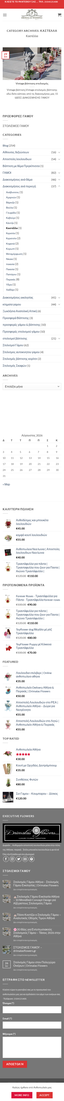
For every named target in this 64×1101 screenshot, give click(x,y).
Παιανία (10, 269)
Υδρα (9, 284)
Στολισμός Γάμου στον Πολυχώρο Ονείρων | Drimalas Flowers (34, 963)
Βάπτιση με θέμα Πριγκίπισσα (21, 166)
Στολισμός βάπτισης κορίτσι (20, 358)
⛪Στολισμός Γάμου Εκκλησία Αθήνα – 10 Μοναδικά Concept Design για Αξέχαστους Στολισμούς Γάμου (36, 900)
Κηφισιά (10, 243)
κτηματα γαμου (12, 304)
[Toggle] (59, 152)
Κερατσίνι (11, 238)
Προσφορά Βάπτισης (16, 318)
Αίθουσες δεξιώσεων (16, 152)
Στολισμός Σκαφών (14, 365)
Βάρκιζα (10, 202)
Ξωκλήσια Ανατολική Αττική (20, 311)
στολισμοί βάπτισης (15, 338)
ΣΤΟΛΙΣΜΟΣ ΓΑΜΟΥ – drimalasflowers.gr (27, 949)
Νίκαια (9, 258)
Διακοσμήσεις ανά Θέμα (17, 179)
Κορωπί (10, 248)
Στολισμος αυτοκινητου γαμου (21, 352)
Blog (5, 145)
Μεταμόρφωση (14, 253)
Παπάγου (11, 274)
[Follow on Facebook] (6, 859)
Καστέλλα (12, 228)
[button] (5, 15)
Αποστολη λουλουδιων (17, 159)
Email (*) (7, 1018)
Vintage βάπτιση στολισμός (32, 83)
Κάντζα (10, 222)
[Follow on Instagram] (12, 859)
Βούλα (9, 207)
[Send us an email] (25, 859)
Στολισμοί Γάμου (13, 345)
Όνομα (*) (8, 1003)
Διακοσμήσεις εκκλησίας (18, 297)
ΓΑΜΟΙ (7, 172)
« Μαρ (6, 484)
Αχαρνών (11, 197)
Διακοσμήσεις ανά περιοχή (19, 186)
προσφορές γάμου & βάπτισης (21, 324)
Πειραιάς (10, 279)
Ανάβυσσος (12, 192)
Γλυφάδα (11, 212)
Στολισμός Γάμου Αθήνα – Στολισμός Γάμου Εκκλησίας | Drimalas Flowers (36, 883)
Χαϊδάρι (10, 289)
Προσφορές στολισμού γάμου (21, 331)
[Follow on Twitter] (19, 859)
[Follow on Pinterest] (31, 859)
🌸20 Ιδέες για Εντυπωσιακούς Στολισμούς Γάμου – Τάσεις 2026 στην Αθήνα (36, 933)
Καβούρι (10, 217)
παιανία (10, 264)
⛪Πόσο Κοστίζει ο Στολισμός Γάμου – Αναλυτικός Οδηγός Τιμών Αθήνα (37, 916)
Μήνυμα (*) (9, 1033)
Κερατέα (10, 233)
